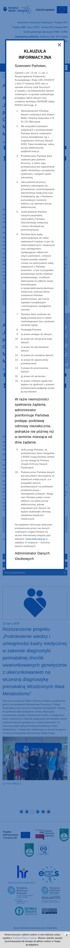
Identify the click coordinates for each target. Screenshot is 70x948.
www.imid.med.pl (35, 539)
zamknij (66, 935)
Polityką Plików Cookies (25, 938)
